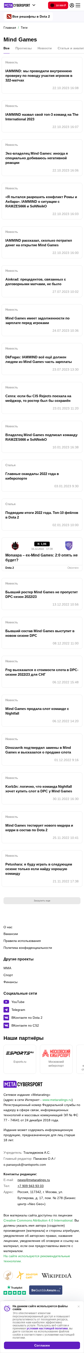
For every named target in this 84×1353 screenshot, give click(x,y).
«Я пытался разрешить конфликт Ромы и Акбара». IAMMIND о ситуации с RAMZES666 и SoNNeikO (41, 201)
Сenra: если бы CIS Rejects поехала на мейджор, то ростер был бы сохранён (38, 398)
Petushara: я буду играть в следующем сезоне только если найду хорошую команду (38, 868)
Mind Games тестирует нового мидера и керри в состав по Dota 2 (39, 827)
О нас (8, 927)
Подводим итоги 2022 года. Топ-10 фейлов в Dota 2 (41, 515)
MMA (7, 968)
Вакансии (11, 934)
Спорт (8, 975)
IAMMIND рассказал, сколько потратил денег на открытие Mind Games (38, 242)
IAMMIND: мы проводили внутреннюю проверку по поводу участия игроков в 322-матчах (38, 75)
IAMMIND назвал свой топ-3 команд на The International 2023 (41, 116)
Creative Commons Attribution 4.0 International (38, 1220)
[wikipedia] (56, 1276)
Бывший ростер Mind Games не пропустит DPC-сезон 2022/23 (41, 594)
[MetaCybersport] (23, 1084)
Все (7, 48)
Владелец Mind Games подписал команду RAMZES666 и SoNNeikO (41, 437)
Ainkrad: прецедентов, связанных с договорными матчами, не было (35, 281)
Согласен (42, 1345)
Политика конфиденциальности (28, 948)
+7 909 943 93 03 (31, 1186)
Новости (45, 48)
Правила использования (22, 941)
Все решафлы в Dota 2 (31, 16)
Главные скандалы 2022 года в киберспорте (32, 476)
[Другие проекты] (20, 5)
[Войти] (72, 5)
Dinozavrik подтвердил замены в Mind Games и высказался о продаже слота (38, 750)
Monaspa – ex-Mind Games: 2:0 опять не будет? (41, 557)
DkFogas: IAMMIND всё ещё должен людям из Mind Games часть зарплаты (38, 359)
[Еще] (78, 5)
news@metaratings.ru (34, 1180)
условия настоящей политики (47, 1328)
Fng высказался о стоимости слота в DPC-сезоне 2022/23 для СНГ (41, 672)
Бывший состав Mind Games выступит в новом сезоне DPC (39, 633)
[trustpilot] (15, 1290)
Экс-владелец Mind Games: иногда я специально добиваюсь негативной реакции (36, 158)
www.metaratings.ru (57, 1100)
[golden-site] (27, 1276)
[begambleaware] (46, 1290)
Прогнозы (23, 48)
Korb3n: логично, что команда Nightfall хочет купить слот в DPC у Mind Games (38, 788)
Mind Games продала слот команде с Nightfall (37, 711)
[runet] (8, 1276)
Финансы (11, 982)
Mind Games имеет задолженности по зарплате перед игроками (37, 320)
